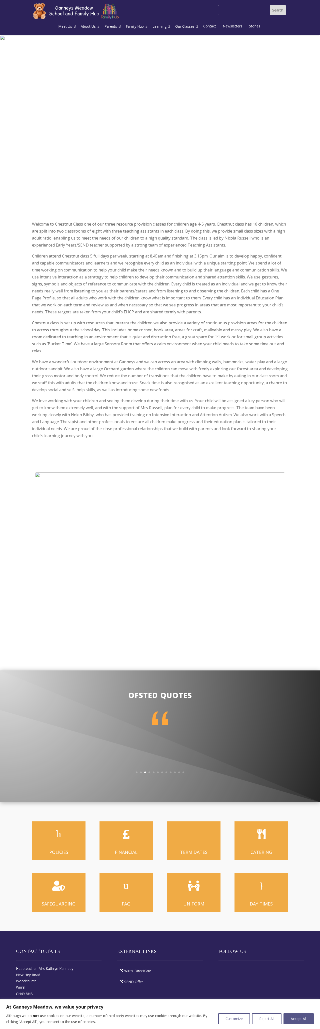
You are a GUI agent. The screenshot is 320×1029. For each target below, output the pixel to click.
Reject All (266, 1018)
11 (179, 772)
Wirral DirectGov (137, 970)
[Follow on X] (238, 971)
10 (175, 772)
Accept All (298, 1018)
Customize (234, 1018)
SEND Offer (133, 981)
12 (183, 772)
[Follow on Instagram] (252, 971)
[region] (160, 1014)
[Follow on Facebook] (224, 972)
